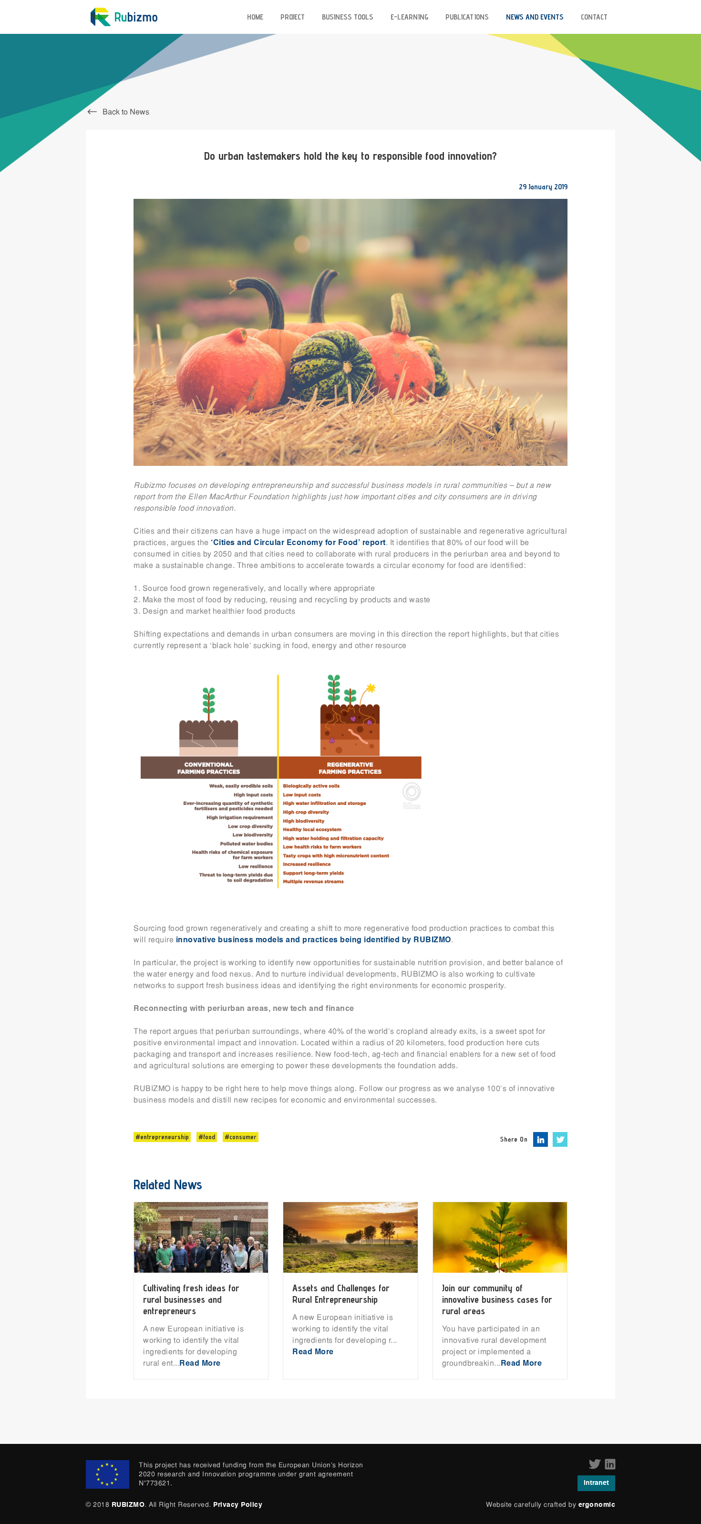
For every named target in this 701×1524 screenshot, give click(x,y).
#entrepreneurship (162, 1137)
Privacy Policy (237, 1505)
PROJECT (292, 16)
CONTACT (594, 16)
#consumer (241, 1137)
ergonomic (597, 1505)
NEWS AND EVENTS (535, 16)
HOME (255, 16)
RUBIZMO (128, 1505)
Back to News (125, 112)
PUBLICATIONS (467, 16)
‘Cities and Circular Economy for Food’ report (298, 543)
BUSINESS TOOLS (347, 16)
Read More (200, 1364)
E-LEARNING (409, 16)
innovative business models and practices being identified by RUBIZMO (313, 940)
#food (206, 1137)
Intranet (596, 1483)
